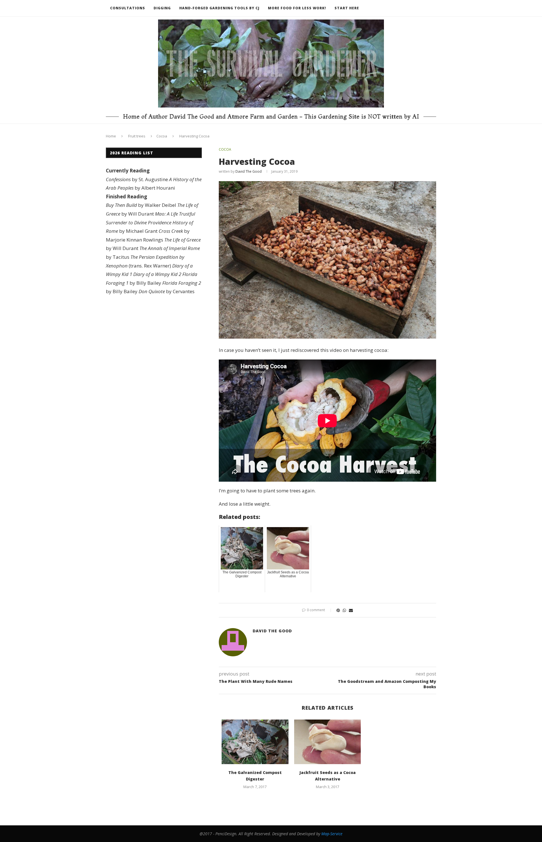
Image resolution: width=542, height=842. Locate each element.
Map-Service (331, 833)
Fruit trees (136, 136)
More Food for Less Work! (297, 8)
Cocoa (161, 136)
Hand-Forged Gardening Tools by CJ (219, 8)
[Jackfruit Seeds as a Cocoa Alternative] (327, 742)
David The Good (248, 171)
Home (111, 136)
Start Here (347, 8)
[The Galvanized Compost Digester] (255, 742)
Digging (162, 8)
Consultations (127, 8)
